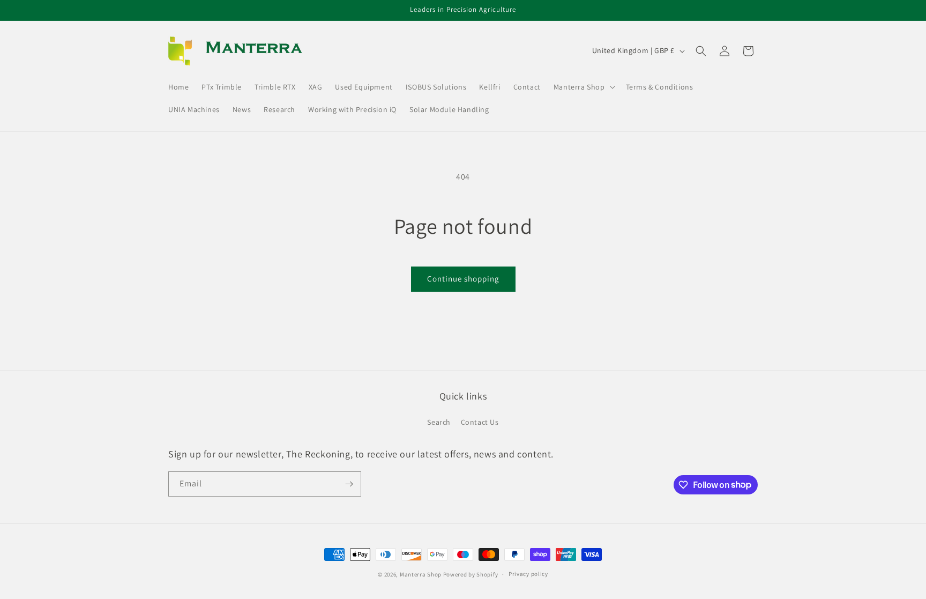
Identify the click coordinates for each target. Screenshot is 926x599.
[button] (583, 87)
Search (439, 422)
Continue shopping (463, 278)
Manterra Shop (421, 574)
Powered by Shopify (470, 574)
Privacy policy (528, 574)
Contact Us (480, 422)
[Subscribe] (349, 484)
